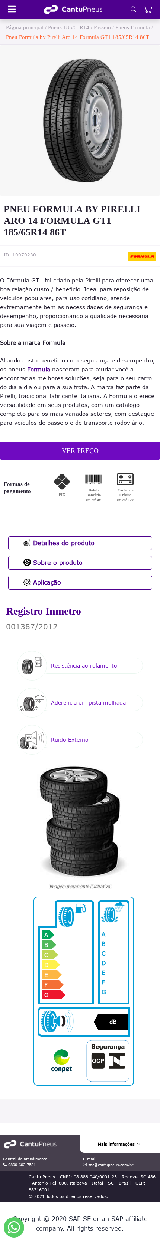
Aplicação (46, 582)
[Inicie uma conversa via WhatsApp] (14, 1227)
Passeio (102, 27)
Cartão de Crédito (125, 495)
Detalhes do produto (63, 543)
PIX (62, 495)
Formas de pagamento (17, 487)
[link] (73, 9)
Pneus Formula (132, 27)
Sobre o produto (57, 562)
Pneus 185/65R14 (68, 27)
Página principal (25, 27)
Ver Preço (80, 450)
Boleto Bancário (93, 495)
